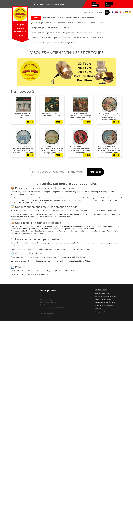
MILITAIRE (101, 23)
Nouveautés (35, 18)
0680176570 (39, 4)
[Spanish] (130, 12)
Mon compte (94, 4)
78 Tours (60, 18)
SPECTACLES (57, 38)
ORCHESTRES (35, 38)
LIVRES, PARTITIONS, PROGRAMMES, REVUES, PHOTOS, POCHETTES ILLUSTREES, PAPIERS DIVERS (61, 33)
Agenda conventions (102, 293)
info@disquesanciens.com (57, 4)
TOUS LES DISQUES (49, 18)
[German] (126, 12)
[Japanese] (123, 12)
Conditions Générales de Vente (105, 296)
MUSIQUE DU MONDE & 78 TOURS (58, 28)
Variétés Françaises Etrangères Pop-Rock (81, 18)
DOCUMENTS (46, 38)
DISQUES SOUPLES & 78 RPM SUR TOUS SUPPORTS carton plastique (53, 43)
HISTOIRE (92, 23)
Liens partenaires (101, 312)
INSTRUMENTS (99, 33)
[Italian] (120, 12)
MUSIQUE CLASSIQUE (38, 28)
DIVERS (70, 23)
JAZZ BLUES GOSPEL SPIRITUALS (41, 23)
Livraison (98, 309)
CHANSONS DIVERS (59, 23)
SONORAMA (67, 38)
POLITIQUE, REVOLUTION (82, 38)
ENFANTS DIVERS (81, 23)
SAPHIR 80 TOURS (97, 38)
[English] (116, 12)
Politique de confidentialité (104, 305)
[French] (113, 12)
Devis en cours (109, 4)
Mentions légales (101, 290)
